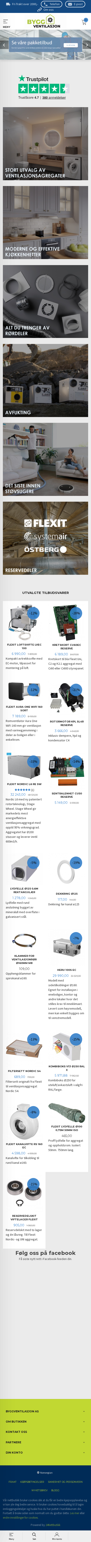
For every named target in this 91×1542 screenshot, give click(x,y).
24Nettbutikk (53, 1525)
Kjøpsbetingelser (32, 1482)
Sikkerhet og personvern (65, 1482)
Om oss (49, 10)
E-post (78, 4)
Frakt (13, 1482)
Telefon (55, 4)
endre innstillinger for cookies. (20, 1518)
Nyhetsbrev (39, 1490)
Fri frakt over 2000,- (25, 4)
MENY (5, 21)
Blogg (55, 1490)
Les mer (74, 1513)
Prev (4, 45)
